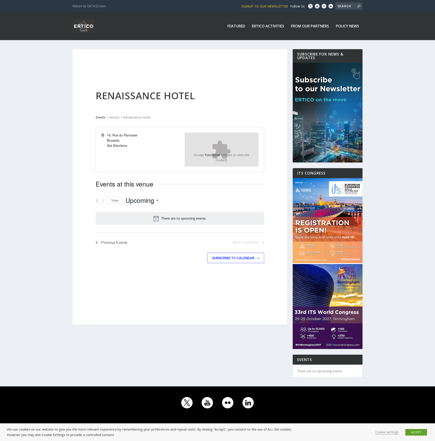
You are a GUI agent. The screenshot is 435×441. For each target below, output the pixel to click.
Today (114, 200)
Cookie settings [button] (387, 432)
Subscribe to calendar (233, 258)
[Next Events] (103, 201)
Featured (236, 26)
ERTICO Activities (268, 26)
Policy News (347, 26)
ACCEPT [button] (416, 432)
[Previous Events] (97, 201)
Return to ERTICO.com (89, 6)
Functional (212, 155)
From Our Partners (310, 26)
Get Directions (117, 145)
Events (100, 117)
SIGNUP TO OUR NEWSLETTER (265, 6)
